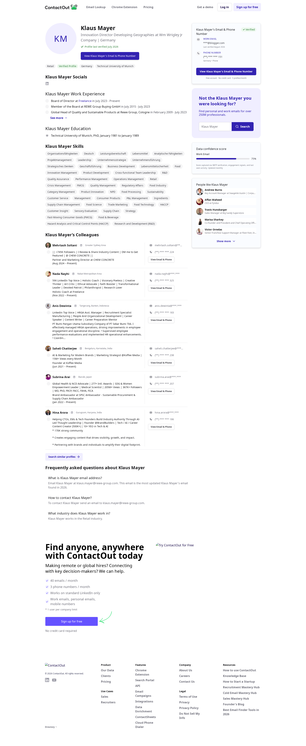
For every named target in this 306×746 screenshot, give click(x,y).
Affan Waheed (213, 199)
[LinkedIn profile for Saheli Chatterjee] (81, 348)
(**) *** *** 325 (164, 280)
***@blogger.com (214, 43)
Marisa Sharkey (214, 219)
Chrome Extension (124, 7)
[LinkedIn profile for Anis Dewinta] (75, 306)
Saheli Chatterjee (64, 348)
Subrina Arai (61, 377)
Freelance (85, 101)
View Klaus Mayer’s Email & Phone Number (226, 71)
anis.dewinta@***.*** (168, 305)
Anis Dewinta (61, 306)
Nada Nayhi (60, 274)
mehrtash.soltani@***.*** (169, 245)
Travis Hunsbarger (216, 209)
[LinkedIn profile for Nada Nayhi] (73, 274)
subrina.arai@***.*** (168, 377)
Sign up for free (247, 7)
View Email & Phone (161, 259)
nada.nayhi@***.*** (167, 273)
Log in (224, 7)
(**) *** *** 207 (164, 383)
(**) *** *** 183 (164, 312)
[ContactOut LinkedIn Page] (47, 701)
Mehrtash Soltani (64, 245)
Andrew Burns (213, 189)
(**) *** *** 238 (164, 355)
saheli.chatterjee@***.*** (169, 348)
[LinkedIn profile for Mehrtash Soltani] (81, 245)
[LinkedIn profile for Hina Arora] (72, 412)
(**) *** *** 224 (164, 252)
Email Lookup (96, 7)
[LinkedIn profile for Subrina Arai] (74, 377)
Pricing (148, 7)
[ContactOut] (62, 7)
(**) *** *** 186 (164, 419)
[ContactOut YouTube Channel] (54, 701)
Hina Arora (60, 413)
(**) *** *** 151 (212, 56)
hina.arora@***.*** (167, 412)
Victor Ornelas (213, 229)
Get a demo (205, 7)
